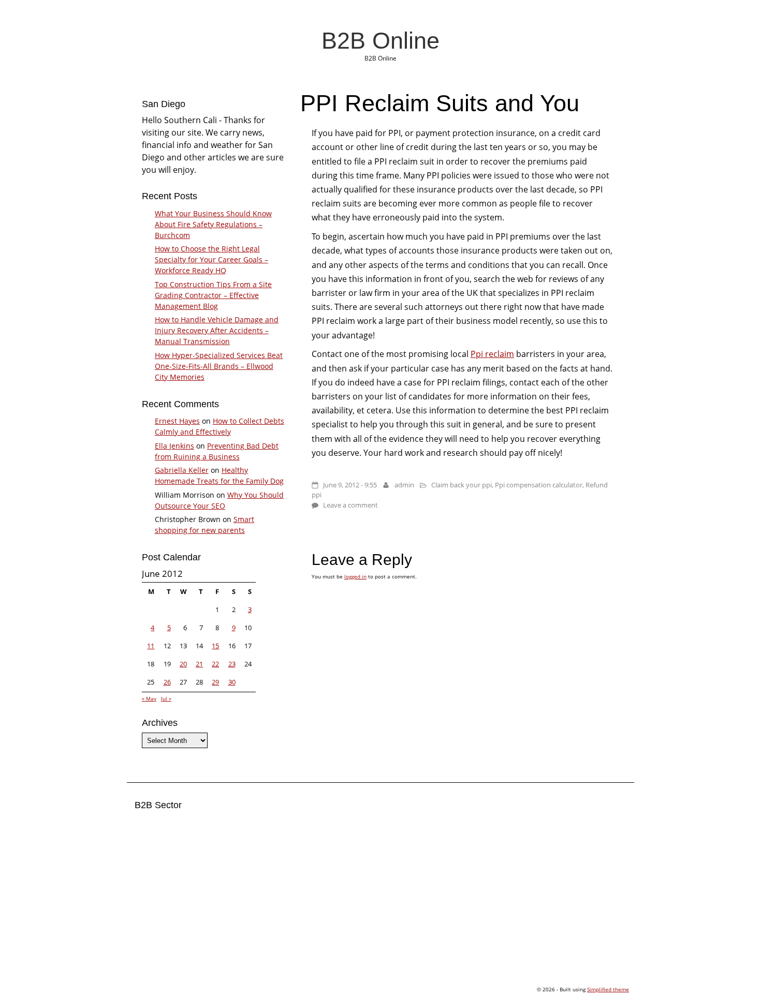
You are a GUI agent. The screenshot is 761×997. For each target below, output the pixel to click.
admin (404, 484)
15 (215, 645)
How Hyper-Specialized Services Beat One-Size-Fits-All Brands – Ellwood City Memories (219, 366)
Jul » (166, 698)
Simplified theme (608, 989)
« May (149, 698)
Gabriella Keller (182, 470)
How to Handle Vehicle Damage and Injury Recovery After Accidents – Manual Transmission (217, 330)
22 (215, 663)
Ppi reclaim (492, 354)
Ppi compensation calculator (538, 484)
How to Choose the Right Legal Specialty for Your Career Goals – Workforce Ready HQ (211, 259)
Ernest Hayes (177, 421)
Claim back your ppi (461, 484)
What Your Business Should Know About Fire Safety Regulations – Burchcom (213, 224)
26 (167, 682)
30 (232, 682)
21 (199, 663)
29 (215, 682)
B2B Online (380, 40)
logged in (355, 576)
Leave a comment (350, 505)
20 (183, 663)
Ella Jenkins (174, 446)
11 (150, 645)
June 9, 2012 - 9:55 (350, 484)
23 (232, 663)
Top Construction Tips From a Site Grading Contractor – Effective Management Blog (213, 295)
